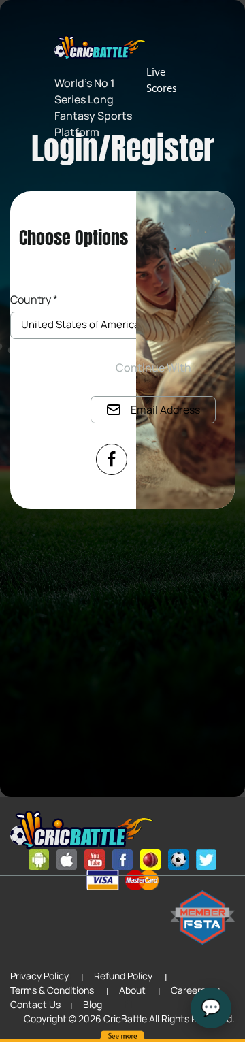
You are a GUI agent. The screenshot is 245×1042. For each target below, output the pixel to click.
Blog (92, 1004)
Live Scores (161, 80)
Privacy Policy (39, 975)
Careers (188, 989)
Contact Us (35, 1004)
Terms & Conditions (52, 989)
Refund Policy (123, 975)
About (132, 989)
